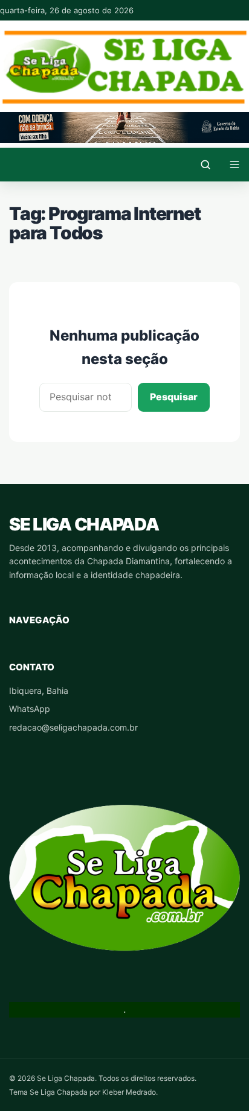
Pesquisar (174, 397)
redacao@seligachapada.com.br (73, 727)
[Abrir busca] (205, 164)
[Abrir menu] (234, 164)
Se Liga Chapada (83, 524)
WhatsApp (29, 708)
